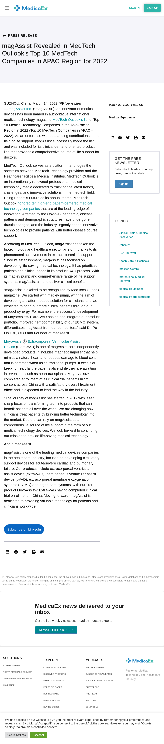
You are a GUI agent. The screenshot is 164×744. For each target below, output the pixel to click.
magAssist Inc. (20, 109)
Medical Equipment (122, 117)
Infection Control (129, 268)
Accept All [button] (38, 734)
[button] (6, 7)
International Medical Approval (132, 278)
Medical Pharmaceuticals (134, 296)
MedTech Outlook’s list (70, 120)
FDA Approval (127, 252)
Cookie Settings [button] (16, 734)
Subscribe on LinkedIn (24, 529)
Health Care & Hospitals (134, 260)
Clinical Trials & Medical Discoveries (133, 234)
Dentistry (124, 244)
